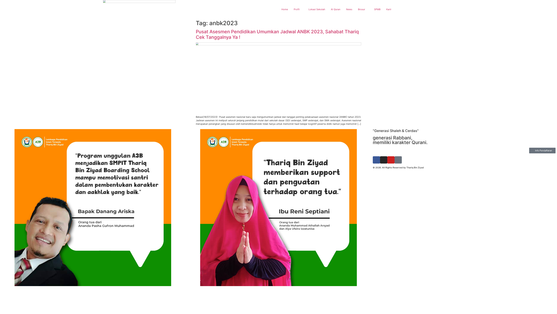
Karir (388, 9)
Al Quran (335, 9)
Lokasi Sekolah (317, 9)
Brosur (361, 9)
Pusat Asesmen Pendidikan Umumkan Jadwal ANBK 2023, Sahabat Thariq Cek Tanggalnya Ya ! (277, 34)
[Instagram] (383, 160)
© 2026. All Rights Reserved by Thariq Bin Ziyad (398, 167)
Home (284, 9)
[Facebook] (376, 160)
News (349, 9)
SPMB (377, 9)
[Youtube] (391, 160)
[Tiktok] (398, 160)
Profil (297, 9)
